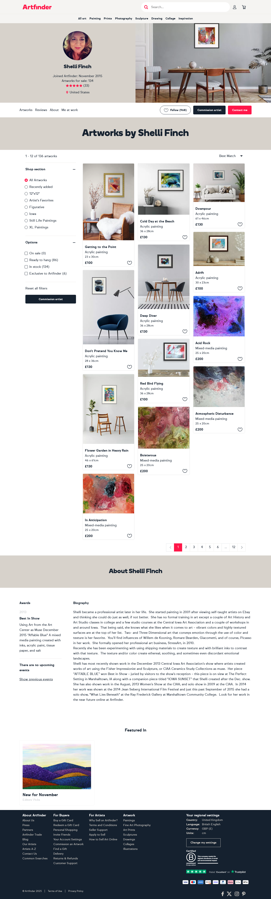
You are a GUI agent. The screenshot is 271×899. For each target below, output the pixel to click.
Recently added (41, 187)
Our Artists (29, 844)
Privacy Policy (75, 891)
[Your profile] (234, 7)
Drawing (156, 18)
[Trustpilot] (216, 871)
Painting (95, 18)
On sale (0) (37, 253)
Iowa (32, 214)
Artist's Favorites (41, 200)
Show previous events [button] (36, 679)
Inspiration (186, 18)
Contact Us (29, 853)
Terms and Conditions (103, 825)
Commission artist (209, 110)
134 (90, 81)
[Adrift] (219, 262)
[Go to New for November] (56, 773)
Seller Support (98, 830)
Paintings (129, 820)
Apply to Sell (97, 834)
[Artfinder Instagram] (237, 894)
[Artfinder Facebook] (222, 894)
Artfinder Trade (32, 834)
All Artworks (38, 180)
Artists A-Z (29, 849)
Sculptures (130, 834)
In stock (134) (39, 267)
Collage (170, 18)
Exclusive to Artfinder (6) (48, 273)
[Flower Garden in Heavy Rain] (108, 422)
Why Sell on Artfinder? (103, 820)
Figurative (36, 207)
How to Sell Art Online (103, 839)
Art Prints (129, 830)
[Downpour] (219, 196)
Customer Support (65, 863)
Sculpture (141, 18)
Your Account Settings (67, 839)
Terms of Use (55, 891)
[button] (50, 169)
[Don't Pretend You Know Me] (108, 320)
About (54, 110)
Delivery (58, 853)
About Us (28, 820)
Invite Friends (61, 834)
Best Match (227, 156)
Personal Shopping (65, 830)
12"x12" (34, 193)
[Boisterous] (163, 441)
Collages (128, 844)
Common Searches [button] (35, 858)
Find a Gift (60, 849)
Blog (25, 839)
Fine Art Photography (137, 825)
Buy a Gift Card (63, 820)
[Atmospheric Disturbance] (219, 399)
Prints (108, 18)
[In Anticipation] (108, 506)
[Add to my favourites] (129, 262)
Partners (27, 830)
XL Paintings (38, 227)
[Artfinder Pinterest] (244, 894)
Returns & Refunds (65, 858)
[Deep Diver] (163, 290)
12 (233, 547)
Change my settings (203, 842)
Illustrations (130, 849)
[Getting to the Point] (108, 215)
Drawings (129, 839)
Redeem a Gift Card (66, 825)
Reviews (41, 110)
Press (26, 825)
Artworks (25, 110)
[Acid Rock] (219, 329)
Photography (123, 18)
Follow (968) (178, 110)
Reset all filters (36, 288)
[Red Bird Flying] (163, 371)
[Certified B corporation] (202, 858)
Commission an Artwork (68, 844)
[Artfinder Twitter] (229, 894)
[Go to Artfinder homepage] (37, 7)
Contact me (239, 110)
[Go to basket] (243, 7)
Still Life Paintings (42, 220)
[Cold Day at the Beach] (163, 202)
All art (82, 18)
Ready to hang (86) (43, 260)
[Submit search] (146, 7)
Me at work (70, 110)
